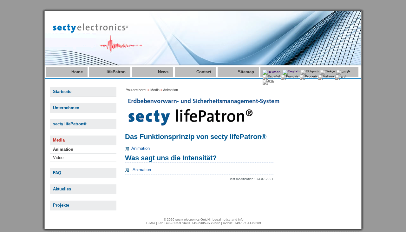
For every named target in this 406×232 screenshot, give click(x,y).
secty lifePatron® (70, 124)
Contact (203, 72)
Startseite (62, 91)
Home (77, 72)
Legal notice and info (228, 219)
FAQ (57, 172)
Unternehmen (66, 107)
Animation (63, 149)
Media (59, 140)
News (163, 72)
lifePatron (116, 72)
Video (58, 157)
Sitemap (246, 72)
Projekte (61, 205)
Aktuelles (62, 189)
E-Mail (150, 223)
